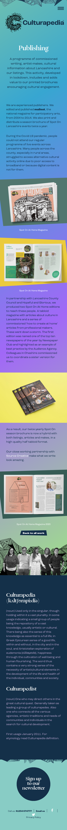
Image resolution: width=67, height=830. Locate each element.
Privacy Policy (33, 817)
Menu (61, 8)
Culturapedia (33, 22)
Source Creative (17, 456)
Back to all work (33, 533)
